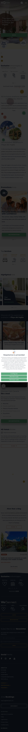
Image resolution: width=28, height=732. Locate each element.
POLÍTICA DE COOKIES (16, 369)
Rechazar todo (14, 380)
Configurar (14, 374)
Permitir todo (14, 377)
